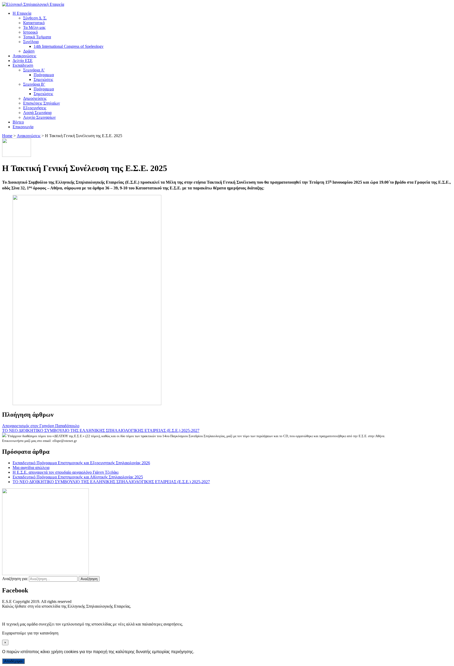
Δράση (28, 51)
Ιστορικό (30, 32)
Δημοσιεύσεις (35, 98)
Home (7, 135)
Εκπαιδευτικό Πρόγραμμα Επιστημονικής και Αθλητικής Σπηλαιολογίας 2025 (78, 477)
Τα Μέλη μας (34, 27)
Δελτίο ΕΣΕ (23, 60)
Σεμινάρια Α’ (34, 70)
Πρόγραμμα (44, 75)
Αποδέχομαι (13, 661)
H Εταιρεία (22, 13)
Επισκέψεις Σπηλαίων (41, 103)
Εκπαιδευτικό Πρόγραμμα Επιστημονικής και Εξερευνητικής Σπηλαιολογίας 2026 (81, 463)
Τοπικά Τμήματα (37, 37)
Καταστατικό (34, 22)
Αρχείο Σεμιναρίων (39, 117)
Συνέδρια (31, 41)
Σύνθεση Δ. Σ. (35, 18)
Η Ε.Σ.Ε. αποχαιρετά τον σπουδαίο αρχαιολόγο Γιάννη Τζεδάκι (65, 472)
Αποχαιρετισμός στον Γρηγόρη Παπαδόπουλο (40, 426)
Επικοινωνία (23, 127)
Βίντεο (18, 122)
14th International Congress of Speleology (69, 46)
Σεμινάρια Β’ (34, 84)
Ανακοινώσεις (24, 56)
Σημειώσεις (43, 79)
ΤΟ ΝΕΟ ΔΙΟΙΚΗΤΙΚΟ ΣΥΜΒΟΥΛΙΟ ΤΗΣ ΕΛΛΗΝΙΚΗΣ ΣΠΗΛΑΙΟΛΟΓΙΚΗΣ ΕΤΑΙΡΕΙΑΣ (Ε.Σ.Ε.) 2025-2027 (100, 430)
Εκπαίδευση (23, 65)
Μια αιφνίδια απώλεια (31, 467)
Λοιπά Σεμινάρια (37, 112)
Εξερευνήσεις (34, 108)
